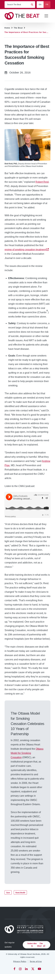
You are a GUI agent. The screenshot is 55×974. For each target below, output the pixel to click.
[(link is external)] (15, 969)
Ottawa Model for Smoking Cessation (27, 753)
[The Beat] (23, 16)
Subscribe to (35, 944)
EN (40, 5)
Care (8, 892)
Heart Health (20, 892)
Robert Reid (42, 182)
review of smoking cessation (25, 249)
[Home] (25, 929)
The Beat (18, 28)
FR (47, 5)
